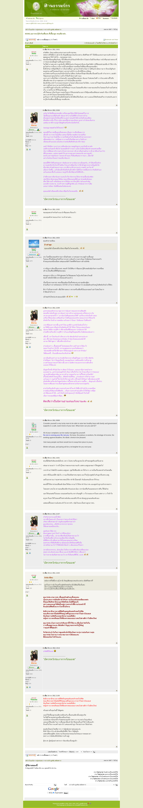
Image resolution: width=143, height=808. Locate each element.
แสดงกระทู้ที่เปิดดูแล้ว (47, 23)
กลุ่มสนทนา (39, 29)
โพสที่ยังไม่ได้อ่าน (102, 43)
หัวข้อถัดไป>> (113, 43)
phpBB (62, 803)
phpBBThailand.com (82, 805)
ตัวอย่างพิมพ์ (29, 43)
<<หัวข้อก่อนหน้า (89, 43)
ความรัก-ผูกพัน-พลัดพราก (53, 29)
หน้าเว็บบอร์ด (29, 29)
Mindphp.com (71, 805)
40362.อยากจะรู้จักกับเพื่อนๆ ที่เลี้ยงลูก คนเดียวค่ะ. (45, 34)
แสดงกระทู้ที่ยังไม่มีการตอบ (33, 23)
